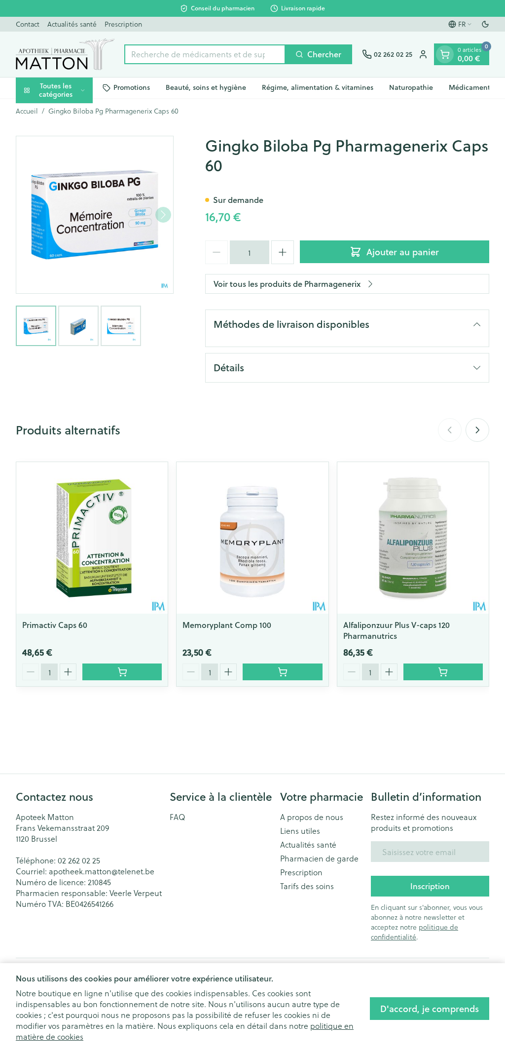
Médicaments (471, 87)
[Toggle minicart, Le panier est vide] (445, 54)
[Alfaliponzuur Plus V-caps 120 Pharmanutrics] (413, 538)
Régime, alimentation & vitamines (317, 87)
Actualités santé (72, 24)
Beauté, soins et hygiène (206, 87)
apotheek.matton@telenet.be (101, 871)
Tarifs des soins (307, 886)
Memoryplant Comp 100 (226, 624)
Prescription (123, 24)
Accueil (27, 111)
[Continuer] (163, 215)
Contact (27, 24)
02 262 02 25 (79, 860)
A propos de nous (311, 817)
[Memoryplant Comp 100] (252, 538)
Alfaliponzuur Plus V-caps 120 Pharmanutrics (396, 630)
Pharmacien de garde (319, 858)
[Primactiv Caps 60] (92, 538)
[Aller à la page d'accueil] (65, 54)
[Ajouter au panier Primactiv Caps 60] (122, 672)
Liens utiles (300, 830)
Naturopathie (411, 87)
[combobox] (205, 54)
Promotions (131, 87)
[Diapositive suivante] (477, 430)
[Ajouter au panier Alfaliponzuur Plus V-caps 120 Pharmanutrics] (443, 672)
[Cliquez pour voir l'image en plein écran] (94, 214)
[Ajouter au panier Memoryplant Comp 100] (282, 672)
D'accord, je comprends (429, 1008)
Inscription (430, 886)
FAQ (177, 817)
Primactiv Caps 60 (54, 624)
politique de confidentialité (414, 932)
